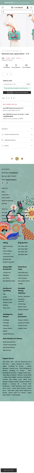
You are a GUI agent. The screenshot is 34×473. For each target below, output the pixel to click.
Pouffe (5, 297)
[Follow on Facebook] (2, 183)
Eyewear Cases (22, 328)
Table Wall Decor (23, 272)
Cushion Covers (7, 302)
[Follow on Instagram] (7, 183)
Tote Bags (6, 323)
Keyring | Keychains (24, 296)
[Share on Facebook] (6, 98)
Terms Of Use (26, 215)
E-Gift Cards (6, 254)
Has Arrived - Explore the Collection (17, 2)
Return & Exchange (7, 200)
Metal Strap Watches (9, 342)
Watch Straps (7, 350)
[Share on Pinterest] (11, 98)
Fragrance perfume (23, 323)
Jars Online (6, 278)
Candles (20, 283)
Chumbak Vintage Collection (21, 290)
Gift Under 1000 (22, 246)
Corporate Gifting (8, 256)
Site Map (4, 203)
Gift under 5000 (22, 254)
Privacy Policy (26, 212)
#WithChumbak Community (10, 215)
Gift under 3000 (22, 252)
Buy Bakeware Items (9, 281)
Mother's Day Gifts (8, 262)
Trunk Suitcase (22, 278)
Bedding (5, 305)
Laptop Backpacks (8, 334)
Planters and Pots (23, 275)
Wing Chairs (6, 308)
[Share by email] (14, 98)
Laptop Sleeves (7, 328)
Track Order (5, 195)
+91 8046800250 (13, 173)
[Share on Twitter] (9, 98)
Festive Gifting (7, 251)
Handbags (6, 320)
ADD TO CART (8, 470)
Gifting (5, 243)
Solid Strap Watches (9, 347)
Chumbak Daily (6, 221)
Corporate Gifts (6, 218)
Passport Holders (23, 320)
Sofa (4, 294)
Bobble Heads (22, 307)
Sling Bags (6, 325)
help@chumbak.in (11, 179)
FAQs (3, 192)
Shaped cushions (23, 309)
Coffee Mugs (21, 304)
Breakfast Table (7, 299)
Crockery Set (7, 272)
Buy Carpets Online (24, 281)
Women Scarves (22, 325)
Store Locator (6, 197)
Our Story (5, 212)
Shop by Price (23, 243)
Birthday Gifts (7, 259)
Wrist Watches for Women (12, 339)
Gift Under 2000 (22, 249)
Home (3, 50)
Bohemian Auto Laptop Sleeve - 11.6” (14, 50)
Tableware (6, 275)
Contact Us (25, 218)
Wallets (5, 331)
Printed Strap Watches (9, 345)
